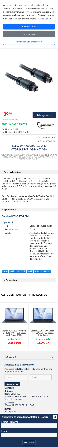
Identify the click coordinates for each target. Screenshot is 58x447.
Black (30, 271)
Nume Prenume (9, 421)
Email (4, 430)
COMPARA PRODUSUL (47, 141)
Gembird (21, 271)
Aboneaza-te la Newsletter (19, 364)
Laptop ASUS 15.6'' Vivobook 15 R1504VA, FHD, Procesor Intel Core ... (43, 333)
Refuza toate (29, 34)
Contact (9, 387)
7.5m (37, 271)
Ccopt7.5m (45, 271)
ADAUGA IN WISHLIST (47, 137)
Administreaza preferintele (29, 41)
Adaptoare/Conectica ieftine (15, 201)
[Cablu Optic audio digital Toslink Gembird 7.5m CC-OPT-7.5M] (29, 105)
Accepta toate (29, 26)
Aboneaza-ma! (12, 384)
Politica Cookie (44, 18)
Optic (12, 271)
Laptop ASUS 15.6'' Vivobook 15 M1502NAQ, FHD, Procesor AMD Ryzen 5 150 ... (14, 333)
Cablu (5, 271)
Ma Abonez (29, 443)
